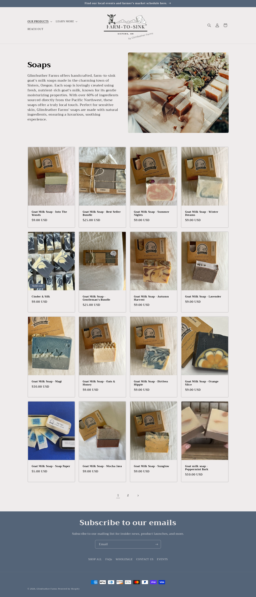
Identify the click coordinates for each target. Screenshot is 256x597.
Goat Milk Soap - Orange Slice (201, 383)
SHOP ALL (95, 559)
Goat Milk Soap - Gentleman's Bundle (96, 298)
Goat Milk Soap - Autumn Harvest (151, 298)
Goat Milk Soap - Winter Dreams (201, 213)
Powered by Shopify (69, 589)
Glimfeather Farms (47, 589)
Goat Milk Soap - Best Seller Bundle (102, 213)
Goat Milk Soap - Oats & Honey (99, 383)
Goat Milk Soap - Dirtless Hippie (151, 383)
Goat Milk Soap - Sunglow (151, 466)
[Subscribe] (157, 544)
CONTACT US (144, 559)
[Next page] (138, 496)
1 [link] (118, 495)
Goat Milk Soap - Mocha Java (102, 466)
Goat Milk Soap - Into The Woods (49, 213)
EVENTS (162, 559)
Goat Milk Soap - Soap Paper (51, 466)
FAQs (108, 559)
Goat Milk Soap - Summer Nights (151, 213)
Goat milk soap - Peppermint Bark (196, 468)
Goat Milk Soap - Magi (47, 381)
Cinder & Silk (41, 296)
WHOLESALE (124, 559)
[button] (39, 21)
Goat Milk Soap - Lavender (203, 296)
